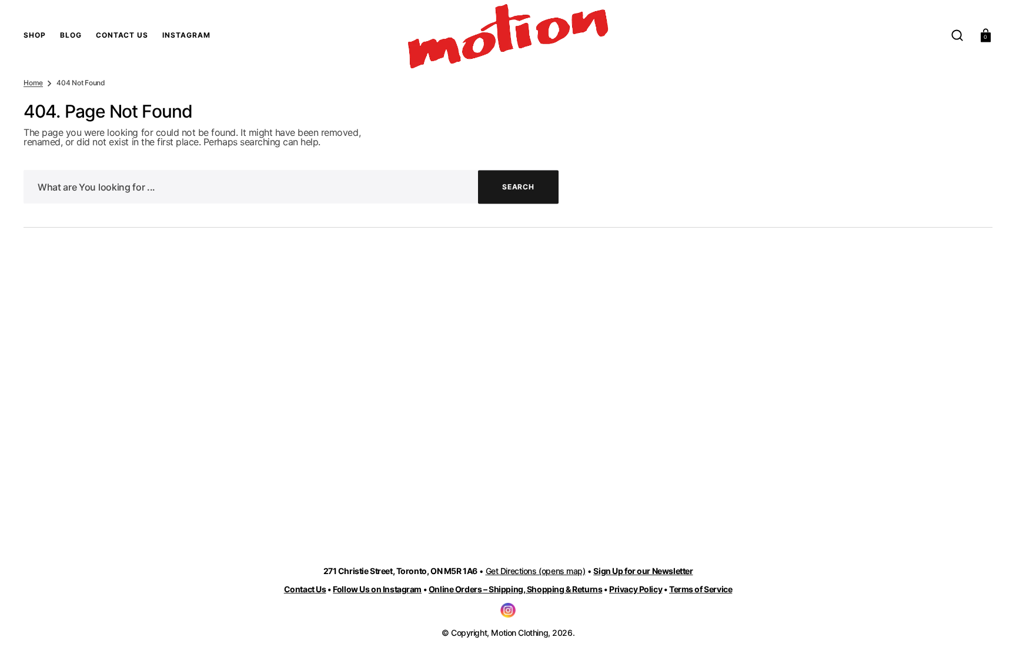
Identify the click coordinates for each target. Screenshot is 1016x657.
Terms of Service (700, 589)
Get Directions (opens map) (536, 571)
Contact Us (305, 589)
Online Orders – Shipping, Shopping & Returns (516, 589)
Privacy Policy (635, 589)
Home (33, 82)
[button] (957, 35)
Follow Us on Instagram (377, 589)
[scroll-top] (991, 632)
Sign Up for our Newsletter (643, 571)
